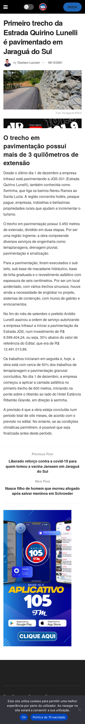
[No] (79, 709)
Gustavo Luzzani (28, 62)
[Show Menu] (5, 7)
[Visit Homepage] (42, 6)
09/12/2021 (55, 62)
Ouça (72, 7)
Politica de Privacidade (49, 717)
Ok (24, 717)
